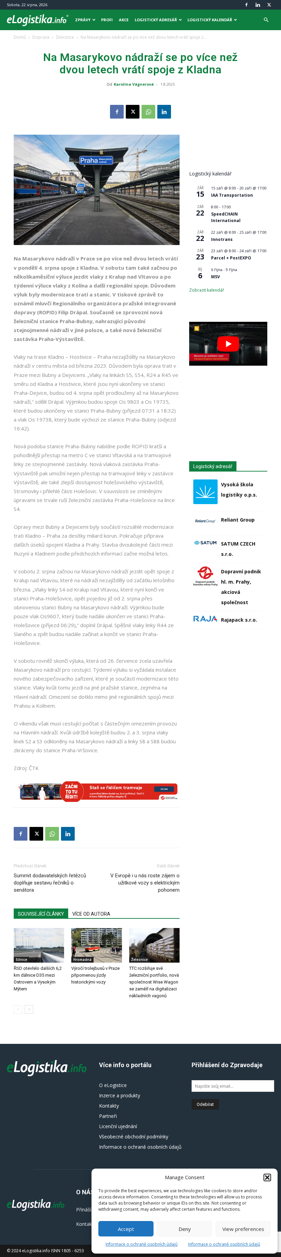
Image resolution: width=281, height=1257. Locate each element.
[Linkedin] (258, 5)
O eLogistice (113, 1085)
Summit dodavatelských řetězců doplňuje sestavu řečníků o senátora (50, 882)
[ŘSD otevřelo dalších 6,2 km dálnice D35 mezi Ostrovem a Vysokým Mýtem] (39, 945)
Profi (107, 19)
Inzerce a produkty (119, 1095)
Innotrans (222, 239)
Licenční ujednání (118, 1126)
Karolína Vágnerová (134, 84)
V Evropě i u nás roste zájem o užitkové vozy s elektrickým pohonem (145, 882)
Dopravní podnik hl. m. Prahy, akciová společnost (241, 587)
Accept (126, 1228)
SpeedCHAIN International (226, 217)
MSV (215, 277)
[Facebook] (246, 5)
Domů (20, 37)
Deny (185, 1228)
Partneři (108, 1116)
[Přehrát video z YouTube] (228, 344)
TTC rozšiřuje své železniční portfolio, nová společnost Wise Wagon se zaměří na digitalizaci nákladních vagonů (154, 982)
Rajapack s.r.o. (239, 620)
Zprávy (82, 19)
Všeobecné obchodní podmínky (133, 1136)
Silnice (21, 959)
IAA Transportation (232, 195)
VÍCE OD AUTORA (91, 914)
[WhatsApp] (148, 112)
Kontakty (109, 1105)
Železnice (65, 37)
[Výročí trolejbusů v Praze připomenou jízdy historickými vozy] (96, 945)
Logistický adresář (156, 19)
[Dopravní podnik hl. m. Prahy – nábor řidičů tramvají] (97, 791)
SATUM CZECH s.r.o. (238, 548)
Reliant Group (238, 519)
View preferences (243, 1228)
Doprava (40, 37)
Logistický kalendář (209, 19)
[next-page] (29, 1009)
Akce (124, 19)
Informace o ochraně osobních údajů (142, 1244)
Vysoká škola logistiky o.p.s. (239, 489)
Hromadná (82, 959)
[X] (269, 5)
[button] (267, 1177)
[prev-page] (18, 1009)
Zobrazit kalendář (206, 290)
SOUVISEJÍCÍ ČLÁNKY (41, 914)
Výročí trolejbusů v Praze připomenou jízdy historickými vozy (95, 975)
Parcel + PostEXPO (231, 258)
